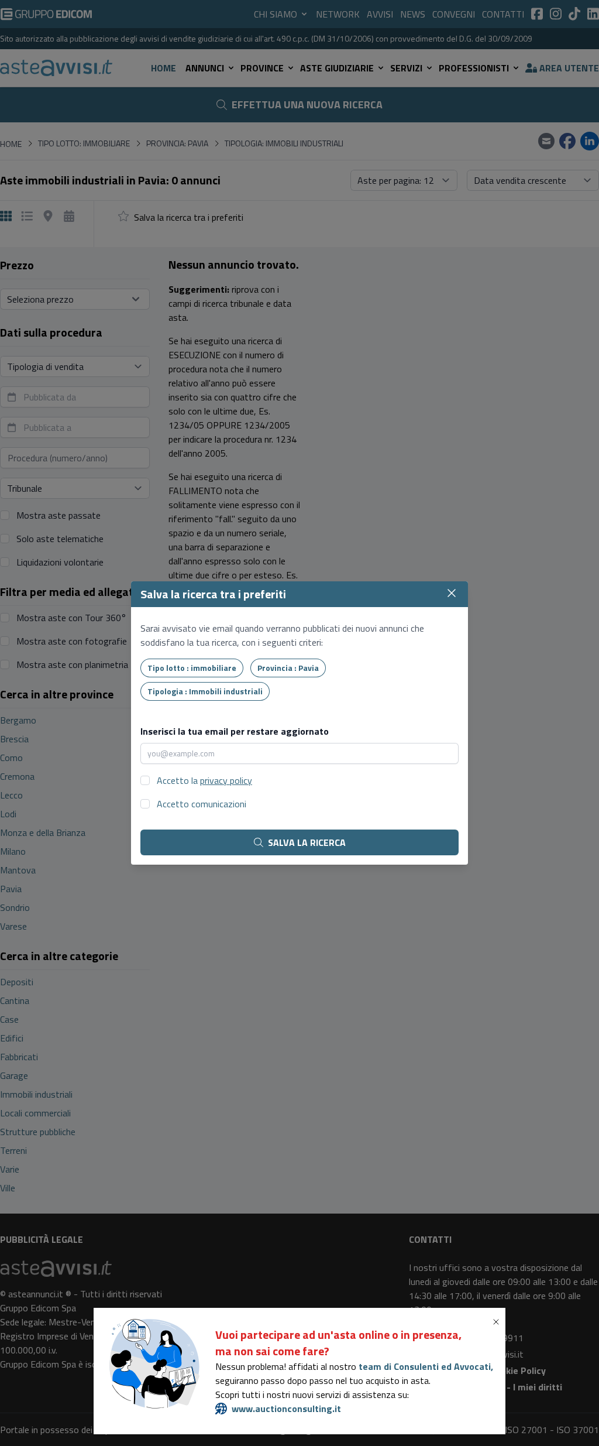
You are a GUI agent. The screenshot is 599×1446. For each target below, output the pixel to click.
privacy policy (226, 780)
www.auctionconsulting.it (286, 1409)
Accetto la (204, 780)
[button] (498, 1322)
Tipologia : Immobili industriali (205, 691)
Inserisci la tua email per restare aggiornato (234, 731)
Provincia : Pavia (288, 668)
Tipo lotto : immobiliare (191, 668)
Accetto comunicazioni (201, 804)
